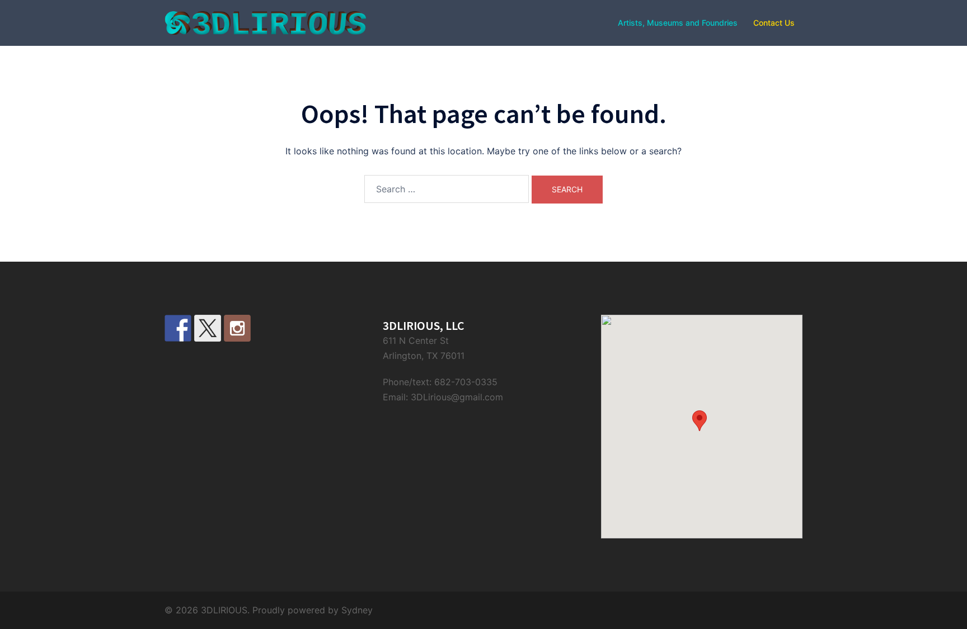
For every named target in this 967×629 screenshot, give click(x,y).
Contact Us (774, 22)
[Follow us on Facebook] (178, 328)
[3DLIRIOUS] (265, 21)
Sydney (357, 610)
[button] (699, 420)
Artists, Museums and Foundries (678, 22)
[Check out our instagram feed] (237, 328)
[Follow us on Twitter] (207, 328)
